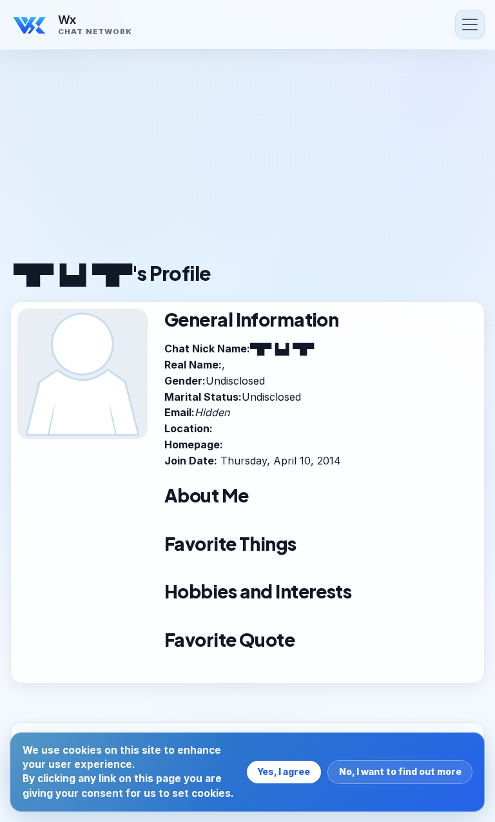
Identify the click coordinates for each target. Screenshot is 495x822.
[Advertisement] (247, 161)
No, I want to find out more (400, 771)
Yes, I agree (283, 771)
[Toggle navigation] (470, 24)
